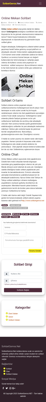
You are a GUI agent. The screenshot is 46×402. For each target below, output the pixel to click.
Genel (22, 22)
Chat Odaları (13, 314)
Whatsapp (15, 217)
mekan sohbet (12, 29)
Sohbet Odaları (29, 22)
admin (5, 22)
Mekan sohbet (15, 205)
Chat (8, 371)
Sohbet (9, 369)
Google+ (6, 217)
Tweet (26, 214)
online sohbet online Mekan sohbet (15, 208)
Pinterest (35, 214)
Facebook (17, 214)
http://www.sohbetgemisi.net (33, 201)
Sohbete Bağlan (23, 290)
